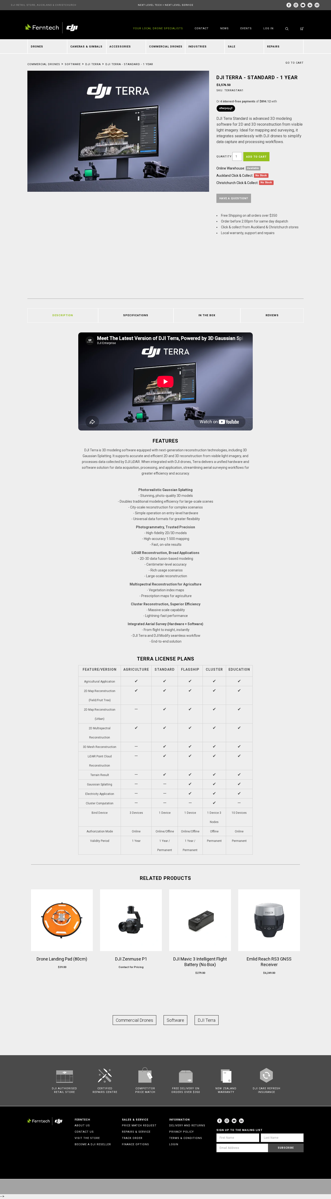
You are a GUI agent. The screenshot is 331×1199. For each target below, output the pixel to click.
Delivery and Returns (187, 1125)
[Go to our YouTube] (302, 5)
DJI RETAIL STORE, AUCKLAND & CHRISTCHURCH (43, 5)
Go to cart (294, 62)
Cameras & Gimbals (86, 46)
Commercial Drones (165, 46)
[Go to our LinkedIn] (309, 5)
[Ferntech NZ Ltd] (51, 27)
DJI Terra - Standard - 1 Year (129, 64)
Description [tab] (62, 315)
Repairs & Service (136, 1131)
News (224, 28)
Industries (197, 46)
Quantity (224, 156)
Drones (37, 46)
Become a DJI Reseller (93, 1144)
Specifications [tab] (135, 315)
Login (173, 1144)
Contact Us (84, 1131)
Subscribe (286, 1147)
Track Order (132, 1138)
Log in (268, 28)
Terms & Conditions (185, 1138)
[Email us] (317, 5)
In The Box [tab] (206, 315)
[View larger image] (118, 131)
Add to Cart (256, 156)
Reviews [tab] (272, 315)
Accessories (120, 46)
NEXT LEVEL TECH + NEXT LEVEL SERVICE (165, 5)
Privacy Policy (181, 1131)
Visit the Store (87, 1138)
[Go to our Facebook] (288, 5)
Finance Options (135, 1144)
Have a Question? (233, 198)
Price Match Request (139, 1125)
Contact (202, 28)
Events (246, 28)
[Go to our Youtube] (234, 1120)
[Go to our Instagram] (295, 5)
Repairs (273, 46)
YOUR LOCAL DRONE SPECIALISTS (158, 28)
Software (73, 64)
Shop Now (131, 976)
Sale (231, 46)
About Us (82, 1125)
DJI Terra (93, 64)
